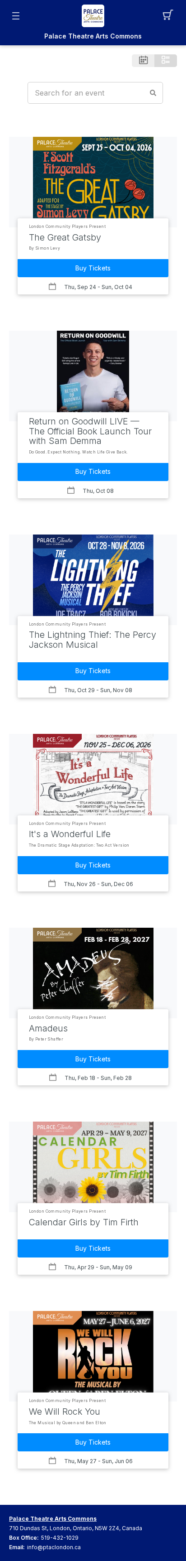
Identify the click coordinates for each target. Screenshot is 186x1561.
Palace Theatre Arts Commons (93, 36)
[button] (170, 16)
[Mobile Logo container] (93, 16)
